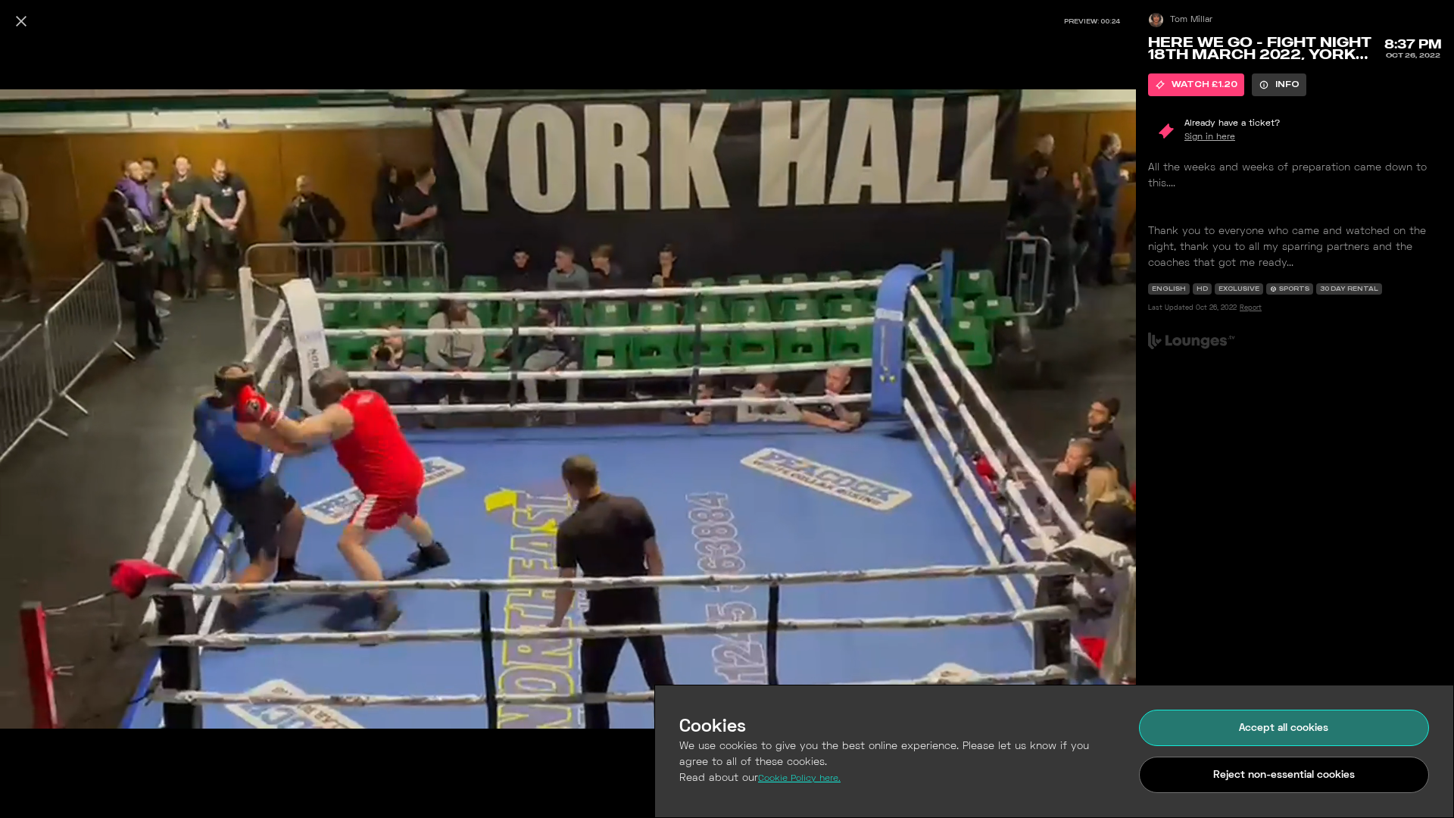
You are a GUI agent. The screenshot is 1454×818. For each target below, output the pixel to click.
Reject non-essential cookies (1284, 775)
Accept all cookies (1283, 728)
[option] (1196, 84)
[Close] (21, 21)
